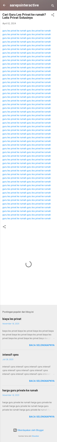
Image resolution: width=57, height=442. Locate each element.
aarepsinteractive (24, 5)
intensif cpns (10, 354)
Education (35, 436)
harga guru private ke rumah (20, 390)
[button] (53, 15)
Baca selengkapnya (42, 345)
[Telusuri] (53, 6)
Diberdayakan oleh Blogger (30, 430)
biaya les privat (11, 318)
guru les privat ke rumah (14, 30)
